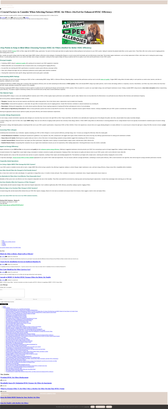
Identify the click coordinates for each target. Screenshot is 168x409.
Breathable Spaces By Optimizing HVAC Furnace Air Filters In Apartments (21, 327)
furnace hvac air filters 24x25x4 (8, 241)
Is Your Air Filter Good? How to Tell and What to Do (17, 350)
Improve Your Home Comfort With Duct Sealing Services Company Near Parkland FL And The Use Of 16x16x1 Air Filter (31, 361)
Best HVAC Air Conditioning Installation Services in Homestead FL (20, 366)
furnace (3, 242)
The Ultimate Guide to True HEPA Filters (14, 370)
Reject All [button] (109, 406)
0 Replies (27, 17)
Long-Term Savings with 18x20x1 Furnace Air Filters (17, 338)
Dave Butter (3, 17)
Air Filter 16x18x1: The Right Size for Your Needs (16, 345)
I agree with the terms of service (7, 301)
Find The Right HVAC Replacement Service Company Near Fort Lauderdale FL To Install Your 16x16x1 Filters (29, 331)
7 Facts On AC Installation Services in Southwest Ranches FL (19, 356)
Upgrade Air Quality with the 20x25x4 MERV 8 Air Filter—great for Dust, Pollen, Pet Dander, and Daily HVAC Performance (32, 358)
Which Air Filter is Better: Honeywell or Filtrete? (16, 359)
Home (4, 306)
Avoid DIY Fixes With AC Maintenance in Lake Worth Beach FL (19, 319)
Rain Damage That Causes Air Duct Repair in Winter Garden (18, 342)
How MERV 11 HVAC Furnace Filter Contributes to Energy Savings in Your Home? (23, 326)
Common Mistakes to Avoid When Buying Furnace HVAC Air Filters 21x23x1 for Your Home (25, 349)
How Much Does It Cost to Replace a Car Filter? (16, 337)
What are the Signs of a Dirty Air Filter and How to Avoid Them (19, 340)
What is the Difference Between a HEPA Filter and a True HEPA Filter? (21, 369)
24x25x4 (4, 245)
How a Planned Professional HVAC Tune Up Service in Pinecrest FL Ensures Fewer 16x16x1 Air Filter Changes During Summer (33, 336)
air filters (4, 244)
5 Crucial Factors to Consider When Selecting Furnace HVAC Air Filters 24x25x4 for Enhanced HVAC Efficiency (29, 334)
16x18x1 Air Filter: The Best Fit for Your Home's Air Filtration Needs (20, 362)
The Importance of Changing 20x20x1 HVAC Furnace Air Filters (19, 347)
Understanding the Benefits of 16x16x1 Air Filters (16, 316)
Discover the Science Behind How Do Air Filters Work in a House (19, 352)
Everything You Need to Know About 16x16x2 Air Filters (18, 339)
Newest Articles (6, 307)
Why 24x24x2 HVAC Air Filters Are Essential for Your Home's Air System (21, 318)
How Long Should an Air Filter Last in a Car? (15, 325)
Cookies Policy (87, 406)
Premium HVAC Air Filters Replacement (14, 343)
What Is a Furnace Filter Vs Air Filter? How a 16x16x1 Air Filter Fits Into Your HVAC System (25, 330)
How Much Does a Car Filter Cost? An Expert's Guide (17, 321)
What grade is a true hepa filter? (12, 363)
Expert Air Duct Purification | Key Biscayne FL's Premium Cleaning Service (21, 310)
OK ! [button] (93, 406)
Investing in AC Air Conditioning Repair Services (16, 314)
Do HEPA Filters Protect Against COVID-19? (15, 355)
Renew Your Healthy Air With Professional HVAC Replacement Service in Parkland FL (24, 329)
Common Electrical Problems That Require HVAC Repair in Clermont (20, 333)
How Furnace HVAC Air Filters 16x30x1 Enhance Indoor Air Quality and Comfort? (23, 346)
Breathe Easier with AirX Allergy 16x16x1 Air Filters (17, 332)
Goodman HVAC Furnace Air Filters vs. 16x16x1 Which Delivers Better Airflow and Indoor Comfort (27, 351)
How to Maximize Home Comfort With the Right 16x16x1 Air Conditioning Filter (23, 357)
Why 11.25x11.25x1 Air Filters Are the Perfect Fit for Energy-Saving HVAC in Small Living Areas (26, 365)
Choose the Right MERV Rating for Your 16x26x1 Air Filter (18, 323)
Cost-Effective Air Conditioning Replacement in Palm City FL (19, 320)
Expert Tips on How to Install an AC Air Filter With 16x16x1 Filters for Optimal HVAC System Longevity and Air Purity (31, 312)
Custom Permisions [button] (100, 406)
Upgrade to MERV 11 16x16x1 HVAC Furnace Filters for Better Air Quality (22, 353)
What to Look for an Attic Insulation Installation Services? (18, 364)
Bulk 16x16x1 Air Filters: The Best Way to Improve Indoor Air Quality (20, 313)
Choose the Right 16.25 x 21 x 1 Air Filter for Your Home (18, 308)
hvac (3, 240)
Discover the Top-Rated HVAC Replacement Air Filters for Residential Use (21, 344)
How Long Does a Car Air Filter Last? (14, 368)
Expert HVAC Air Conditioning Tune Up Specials (16, 317)
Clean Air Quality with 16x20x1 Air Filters (15, 324)
